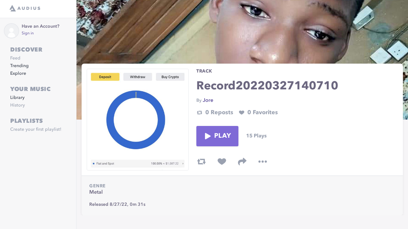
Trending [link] (19, 66)
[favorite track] (222, 161)
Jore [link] (208, 100)
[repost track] (201, 161)
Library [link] (17, 97)
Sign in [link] (28, 33)
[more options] (263, 161)
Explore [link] (18, 73)
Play (222, 136)
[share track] (242, 161)
